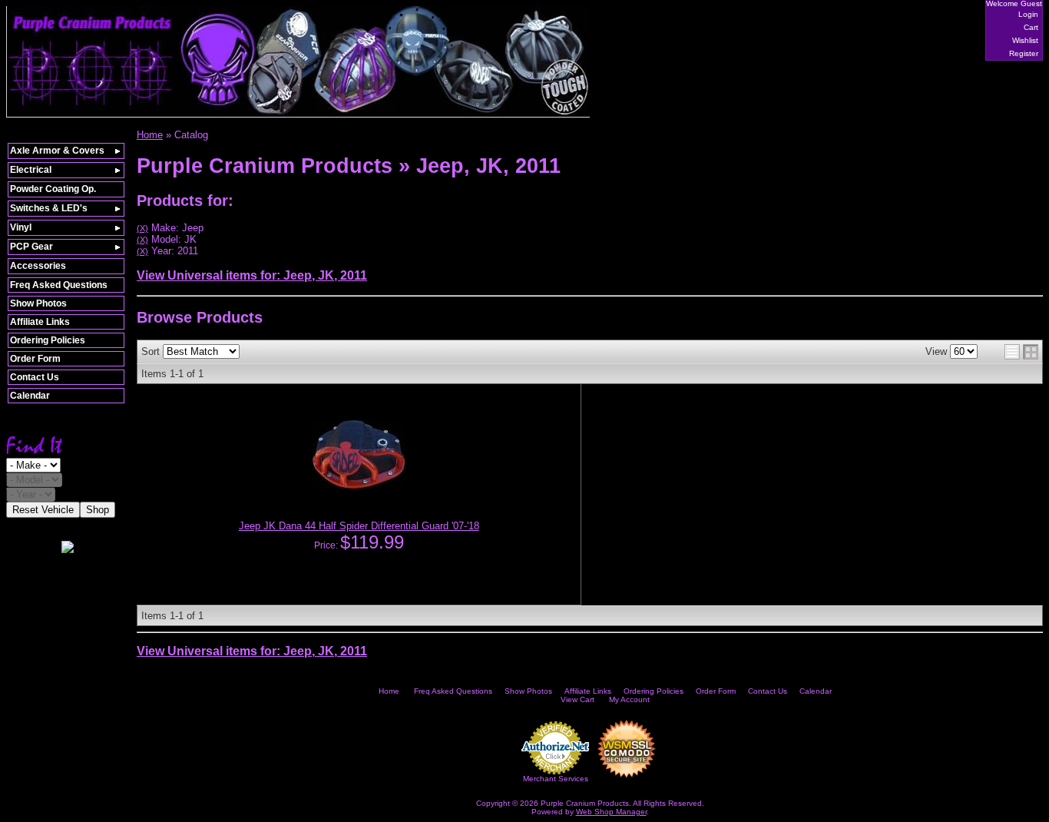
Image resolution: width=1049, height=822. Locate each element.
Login (1028, 14)
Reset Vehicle (43, 509)
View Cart (577, 699)
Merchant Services (555, 778)
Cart (1031, 27)
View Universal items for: (252, 275)
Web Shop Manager (611, 811)
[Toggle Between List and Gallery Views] (1021, 352)
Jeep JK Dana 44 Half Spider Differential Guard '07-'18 (359, 526)
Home (389, 691)
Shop (97, 509)
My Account (629, 699)
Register (1023, 53)
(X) (142, 228)
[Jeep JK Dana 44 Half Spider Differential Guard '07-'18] (359, 485)
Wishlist (1025, 40)
